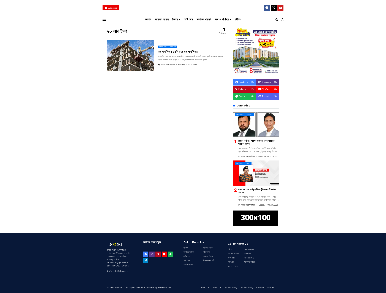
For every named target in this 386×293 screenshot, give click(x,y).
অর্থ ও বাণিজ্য (188, 264)
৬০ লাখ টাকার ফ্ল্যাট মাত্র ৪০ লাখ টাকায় (178, 51)
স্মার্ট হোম (187, 260)
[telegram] (145, 260)
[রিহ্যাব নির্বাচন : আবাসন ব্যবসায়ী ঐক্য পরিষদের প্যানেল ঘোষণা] (256, 124)
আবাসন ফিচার (208, 256)
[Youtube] (280, 8)
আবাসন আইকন (189, 252)
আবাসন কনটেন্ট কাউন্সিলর (168, 64)
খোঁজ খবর (187, 256)
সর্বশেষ (186, 248)
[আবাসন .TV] (193, 8)
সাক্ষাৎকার (206, 252)
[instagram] (152, 254)
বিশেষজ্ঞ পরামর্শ (208, 260)
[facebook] (145, 254)
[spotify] (170, 254)
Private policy (231, 287)
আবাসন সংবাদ (208, 248)
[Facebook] (267, 8)
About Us (205, 287)
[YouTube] (164, 254)
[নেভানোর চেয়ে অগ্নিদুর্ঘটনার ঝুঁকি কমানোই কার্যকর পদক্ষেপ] (256, 173)
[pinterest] (158, 254)
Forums (260, 287)
